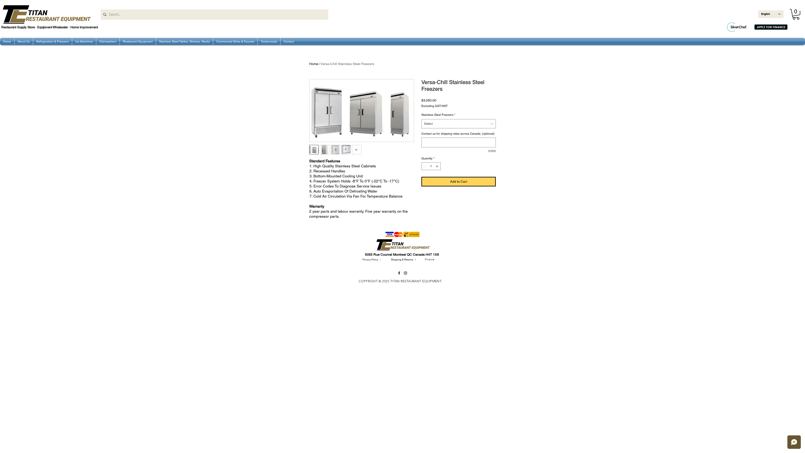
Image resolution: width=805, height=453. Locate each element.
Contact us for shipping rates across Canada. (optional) (458, 133)
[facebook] (399, 273)
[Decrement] (424, 166)
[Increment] (437, 166)
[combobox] (458, 123)
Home (313, 64)
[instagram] (405, 273)
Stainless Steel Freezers (438, 114)
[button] (796, 14)
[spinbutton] (431, 166)
